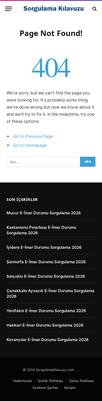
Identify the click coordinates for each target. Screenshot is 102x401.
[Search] (94, 9)
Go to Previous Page (33, 136)
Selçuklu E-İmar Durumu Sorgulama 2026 (46, 276)
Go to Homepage (30, 145)
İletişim (70, 387)
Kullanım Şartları (45, 387)
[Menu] (8, 9)
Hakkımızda (22, 381)
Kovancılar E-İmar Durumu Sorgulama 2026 (48, 339)
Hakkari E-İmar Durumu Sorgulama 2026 (45, 325)
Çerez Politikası (81, 381)
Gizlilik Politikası (50, 381)
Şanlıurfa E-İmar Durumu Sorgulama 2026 (46, 261)
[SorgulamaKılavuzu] (53, 9)
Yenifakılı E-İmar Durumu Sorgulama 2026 (46, 310)
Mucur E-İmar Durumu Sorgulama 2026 (44, 212)
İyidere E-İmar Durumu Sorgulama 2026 (44, 247)
